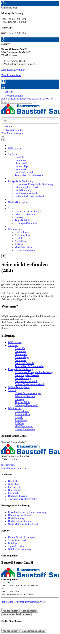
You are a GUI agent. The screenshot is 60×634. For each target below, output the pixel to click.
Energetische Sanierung (20, 369)
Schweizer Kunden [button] (25, 214)
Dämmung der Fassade (27, 375)
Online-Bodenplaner (19, 387)
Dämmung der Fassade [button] (27, 187)
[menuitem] (7, 91)
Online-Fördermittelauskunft (29, 384)
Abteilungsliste (22, 414)
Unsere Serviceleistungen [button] (28, 211)
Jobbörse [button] (19, 244)
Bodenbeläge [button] (21, 166)
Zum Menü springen (12, 133)
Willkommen (15, 342)
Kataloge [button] (19, 217)
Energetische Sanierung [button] (20, 181)
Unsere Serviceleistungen (28, 393)
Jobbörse (19, 423)
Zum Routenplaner (11, 75)
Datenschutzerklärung (26, 601)
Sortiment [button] (13, 154)
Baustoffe (20, 348)
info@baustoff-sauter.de (13, 468)
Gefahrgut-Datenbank (26, 405)
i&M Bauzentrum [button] (24, 247)
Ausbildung (21, 420)
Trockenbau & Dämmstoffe (29, 366)
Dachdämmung (23, 378)
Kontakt (19, 417)
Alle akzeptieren (10, 611)
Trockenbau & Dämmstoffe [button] (29, 175)
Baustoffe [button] (20, 157)
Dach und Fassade (24, 363)
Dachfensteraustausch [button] (26, 193)
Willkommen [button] (15, 148)
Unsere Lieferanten (25, 429)
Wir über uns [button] (15, 229)
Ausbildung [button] (21, 241)
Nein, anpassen (29, 611)
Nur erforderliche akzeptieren (16, 614)
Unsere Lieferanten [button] (25, 250)
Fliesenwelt (21, 354)
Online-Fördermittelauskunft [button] (29, 196)
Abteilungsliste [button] (22, 235)
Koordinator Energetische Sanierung (34, 372)
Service (12, 390)
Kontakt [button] (19, 238)
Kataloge (19, 399)
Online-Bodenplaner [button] (19, 202)
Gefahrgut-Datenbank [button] (26, 223)
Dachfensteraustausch (26, 381)
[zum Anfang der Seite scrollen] (2, 608)
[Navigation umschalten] (2, 136)
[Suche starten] (34, 102)
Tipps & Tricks (22, 402)
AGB (42, 601)
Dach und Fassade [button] (24, 172)
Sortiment (13, 345)
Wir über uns (15, 408)
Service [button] (12, 208)
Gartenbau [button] (20, 160)
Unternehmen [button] (22, 232)
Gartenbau (20, 351)
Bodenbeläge (21, 357)
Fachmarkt (20, 360)
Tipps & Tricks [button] (22, 220)
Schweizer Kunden (25, 396)
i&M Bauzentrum (24, 426)
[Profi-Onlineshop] (3, 87)
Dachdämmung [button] (23, 190)
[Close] (2, 628)
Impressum (7, 601)
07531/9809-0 (8, 465)
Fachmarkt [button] (20, 169)
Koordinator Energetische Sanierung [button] (34, 184)
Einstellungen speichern (33, 631)
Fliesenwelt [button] (21, 163)
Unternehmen (22, 411)
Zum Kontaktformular (12, 69)
